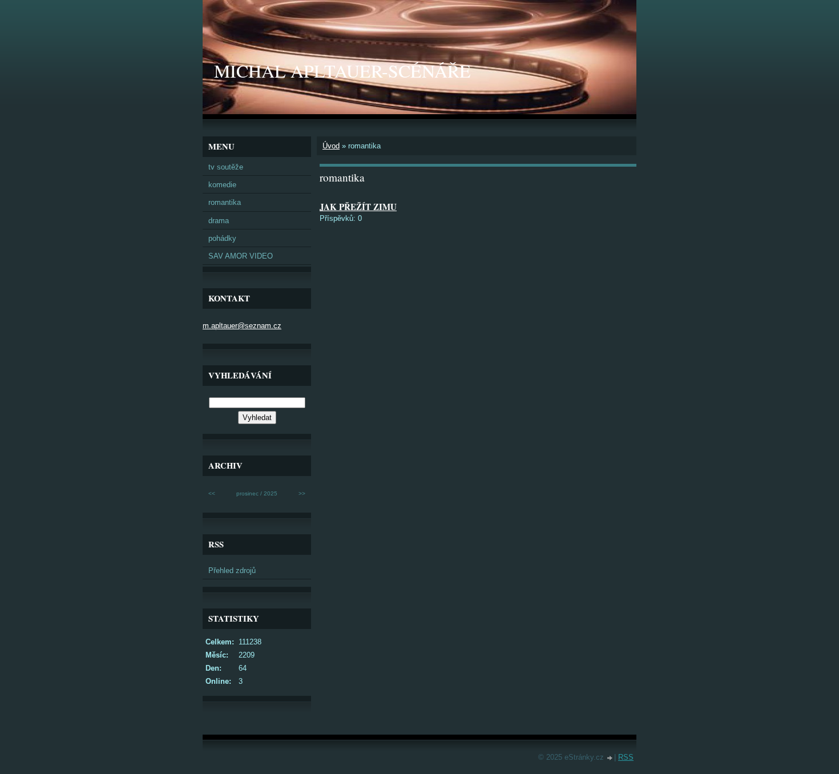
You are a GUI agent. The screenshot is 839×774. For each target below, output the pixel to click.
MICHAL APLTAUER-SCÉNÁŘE (342, 70)
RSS (626, 757)
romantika (224, 202)
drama (218, 220)
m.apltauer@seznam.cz (242, 325)
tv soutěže (225, 167)
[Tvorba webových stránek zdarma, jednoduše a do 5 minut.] (610, 758)
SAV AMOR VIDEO (240, 256)
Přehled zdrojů (232, 570)
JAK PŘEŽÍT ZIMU (358, 206)
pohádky (222, 238)
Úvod (331, 146)
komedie (222, 184)
